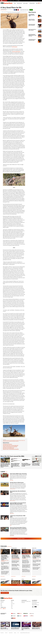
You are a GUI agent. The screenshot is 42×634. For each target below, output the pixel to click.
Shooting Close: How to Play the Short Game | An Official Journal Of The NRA (36, 564)
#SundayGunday (14, 548)
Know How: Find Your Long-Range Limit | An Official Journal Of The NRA (36, 568)
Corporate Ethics (11, 632)
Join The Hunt (3, 579)
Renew (11, 0)
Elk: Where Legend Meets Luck (8, 447)
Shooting (18, 559)
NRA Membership (34, 601)
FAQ (1, 603)
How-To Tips (34, 548)
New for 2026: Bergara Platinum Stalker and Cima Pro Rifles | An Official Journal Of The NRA (15, 465)
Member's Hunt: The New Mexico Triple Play (11, 449)
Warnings (15, 632)
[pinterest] (18, 9)
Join (8, 0)
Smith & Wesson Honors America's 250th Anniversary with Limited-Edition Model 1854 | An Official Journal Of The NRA (5, 568)
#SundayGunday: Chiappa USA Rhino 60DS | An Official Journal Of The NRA (15, 565)
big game (4, 441)
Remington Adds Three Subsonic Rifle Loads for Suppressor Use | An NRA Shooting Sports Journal (25, 561)
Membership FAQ (34, 603)
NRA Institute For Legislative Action (26, 601)
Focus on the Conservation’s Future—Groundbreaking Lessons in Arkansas (18, 528)
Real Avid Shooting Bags (15, 558)
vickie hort (17, 441)
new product (3, 561)
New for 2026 (19, 3)
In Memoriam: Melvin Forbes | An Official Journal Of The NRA (36, 464)
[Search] (40, 3)
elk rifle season (14, 46)
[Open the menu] (39, 3)
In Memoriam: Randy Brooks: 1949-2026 (18, 516)
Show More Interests (25, 584)
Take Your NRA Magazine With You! (4, 628)
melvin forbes (21, 440)
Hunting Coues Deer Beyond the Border (10, 446)
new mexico (17, 440)
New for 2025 (2, 576)
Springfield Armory (3, 560)
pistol (7, 560)
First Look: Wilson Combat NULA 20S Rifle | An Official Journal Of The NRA (26, 465)
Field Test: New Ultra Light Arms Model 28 (10, 445)
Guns (11, 604)
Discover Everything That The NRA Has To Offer (26, 628)
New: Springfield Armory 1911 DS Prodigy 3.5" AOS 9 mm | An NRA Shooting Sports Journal (4, 557)
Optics (23, 579)
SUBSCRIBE (4, 592)
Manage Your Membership (35, 604)
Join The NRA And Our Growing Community (15, 628)
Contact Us (2, 602)
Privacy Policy (2, 632)
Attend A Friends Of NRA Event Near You (36, 628)
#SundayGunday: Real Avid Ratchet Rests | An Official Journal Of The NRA (15, 556)
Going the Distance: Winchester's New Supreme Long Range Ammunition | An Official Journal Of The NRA (26, 570)
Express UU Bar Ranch (16, 51)
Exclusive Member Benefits (35, 602)
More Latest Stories (24, 538)
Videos (12, 608)
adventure (10, 441)
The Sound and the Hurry (7, 444)
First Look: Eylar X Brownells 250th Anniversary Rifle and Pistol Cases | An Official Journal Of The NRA (5, 572)
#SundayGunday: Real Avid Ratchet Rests (18, 491)
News (15, 3)
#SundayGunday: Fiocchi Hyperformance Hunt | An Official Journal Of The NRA (15, 568)
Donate (13, 0)
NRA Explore (23, 602)
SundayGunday (32, 3)
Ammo (12, 480)
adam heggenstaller (13, 440)
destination (13, 441)
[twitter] (16, 9)
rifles (24, 440)
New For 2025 (3, 548)
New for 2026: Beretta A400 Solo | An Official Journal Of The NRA (5, 563)
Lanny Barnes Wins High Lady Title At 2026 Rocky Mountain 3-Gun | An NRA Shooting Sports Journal (5, 465)
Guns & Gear (25, 3)
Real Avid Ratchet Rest (16, 559)
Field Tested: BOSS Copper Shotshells (18, 473)
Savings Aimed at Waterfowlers (17, 482)
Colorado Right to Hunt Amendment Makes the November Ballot (18, 503)
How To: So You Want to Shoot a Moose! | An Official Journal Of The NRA (37, 556)
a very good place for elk (6, 440)
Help (1, 604)
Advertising (2, 601)
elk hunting (7, 441)
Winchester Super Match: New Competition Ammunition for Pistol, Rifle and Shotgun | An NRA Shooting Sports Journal (26, 566)
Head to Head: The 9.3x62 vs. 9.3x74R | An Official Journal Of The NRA (26, 556)
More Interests (9, 546)
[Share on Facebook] (14, 9)
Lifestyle (13, 513)
